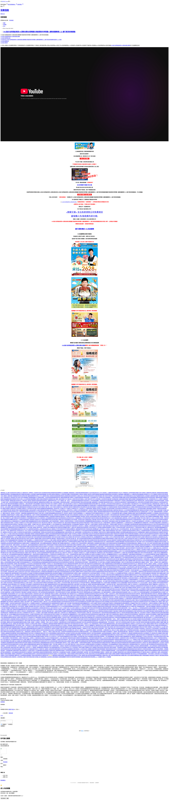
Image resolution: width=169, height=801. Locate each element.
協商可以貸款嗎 (123, 495)
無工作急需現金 (69, 541)
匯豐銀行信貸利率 (18, 551)
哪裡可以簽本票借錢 (79, 510)
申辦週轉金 (47, 560)
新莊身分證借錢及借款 (142, 511)
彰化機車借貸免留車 (71, 638)
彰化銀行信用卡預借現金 (43, 593)
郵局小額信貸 (139, 533)
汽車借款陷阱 (33, 571)
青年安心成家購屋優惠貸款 (135, 522)
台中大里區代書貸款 (83, 608)
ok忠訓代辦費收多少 (157, 627)
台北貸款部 (18, 555)
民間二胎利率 (91, 633)
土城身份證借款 (94, 524)
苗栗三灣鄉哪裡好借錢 (11, 612)
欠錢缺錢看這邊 (117, 518)
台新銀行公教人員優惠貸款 (32, 601)
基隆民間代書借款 (22, 587)
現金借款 (57, 557)
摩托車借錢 (109, 609)
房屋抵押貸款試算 (97, 535)
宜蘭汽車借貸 (72, 603)
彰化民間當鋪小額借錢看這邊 (150, 495)
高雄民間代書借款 (139, 510)
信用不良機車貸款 (18, 598)
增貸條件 (141, 585)
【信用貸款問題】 (128, 604)
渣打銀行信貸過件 (131, 537)
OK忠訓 (145, 615)
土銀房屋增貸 (16, 597)
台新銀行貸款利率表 (62, 568)
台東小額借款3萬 (19, 537)
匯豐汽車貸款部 (71, 585)
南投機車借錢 (73, 516)
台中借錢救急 (110, 507)
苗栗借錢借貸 (7, 522)
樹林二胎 (149, 559)
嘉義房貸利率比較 (25, 609)
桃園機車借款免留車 (97, 631)
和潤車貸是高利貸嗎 (160, 636)
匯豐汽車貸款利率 (41, 503)
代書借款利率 (72, 593)
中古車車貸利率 (126, 614)
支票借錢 (44, 499)
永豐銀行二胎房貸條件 (106, 584)
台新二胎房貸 (28, 544)
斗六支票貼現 (127, 598)
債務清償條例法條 (130, 525)
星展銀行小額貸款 (51, 604)
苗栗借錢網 (69, 589)
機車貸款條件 (123, 546)
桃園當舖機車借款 (13, 540)
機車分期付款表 (132, 544)
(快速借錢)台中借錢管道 (60, 576)
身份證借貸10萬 (48, 502)
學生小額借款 (114, 535)
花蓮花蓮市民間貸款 (133, 620)
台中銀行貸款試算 (141, 639)
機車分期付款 (125, 600)
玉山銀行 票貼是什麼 (107, 625)
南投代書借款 (120, 614)
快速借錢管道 (86, 503)
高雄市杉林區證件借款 (161, 608)
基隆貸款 (74, 612)
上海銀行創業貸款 (119, 593)
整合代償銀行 (161, 622)
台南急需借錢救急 (62, 518)
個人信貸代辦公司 (112, 519)
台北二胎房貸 (5, 585)
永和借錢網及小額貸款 (79, 604)
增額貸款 (65, 559)
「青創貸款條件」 (48, 600)
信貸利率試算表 (94, 533)
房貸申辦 (76, 502)
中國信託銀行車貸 (68, 514)
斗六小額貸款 (137, 549)
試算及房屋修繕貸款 (49, 592)
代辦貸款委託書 (129, 597)
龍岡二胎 (162, 511)
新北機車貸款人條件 (125, 518)
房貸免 (138, 535)
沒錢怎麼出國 (84, 590)
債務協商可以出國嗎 (144, 581)
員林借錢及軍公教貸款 (92, 627)
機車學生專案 (76, 541)
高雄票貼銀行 (86, 611)
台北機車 (94, 557)
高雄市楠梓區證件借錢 (154, 630)
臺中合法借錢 (30, 623)
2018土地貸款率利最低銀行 (114, 516)
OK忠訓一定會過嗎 (69, 554)
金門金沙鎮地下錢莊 (133, 600)
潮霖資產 (90, 617)
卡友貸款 (160, 623)
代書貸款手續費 (72, 507)
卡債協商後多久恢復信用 (87, 574)
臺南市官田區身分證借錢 (100, 568)
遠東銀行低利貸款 (47, 494)
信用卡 (65, 589)
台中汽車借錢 (98, 527)
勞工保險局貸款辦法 (46, 614)
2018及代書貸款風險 (104, 592)
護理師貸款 (21, 576)
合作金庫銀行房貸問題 (32, 573)
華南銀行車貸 (125, 568)
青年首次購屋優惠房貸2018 (96, 595)
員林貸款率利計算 (124, 615)
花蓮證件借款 (95, 510)
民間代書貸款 (12, 573)
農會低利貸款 (32, 507)
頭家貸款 (139, 559)
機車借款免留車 (79, 603)
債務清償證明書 (93, 530)
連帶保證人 (29, 514)
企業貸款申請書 (72, 540)
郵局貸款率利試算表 (123, 585)
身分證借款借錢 (47, 559)
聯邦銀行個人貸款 (109, 630)
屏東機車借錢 (141, 532)
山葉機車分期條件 (103, 570)
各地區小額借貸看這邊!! (154, 503)
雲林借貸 (55, 492)
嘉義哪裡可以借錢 (86, 578)
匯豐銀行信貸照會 (63, 573)
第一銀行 (130, 529)
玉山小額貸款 (86, 508)
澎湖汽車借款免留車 (30, 559)
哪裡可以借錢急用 (21, 574)
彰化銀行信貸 (19, 497)
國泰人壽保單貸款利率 (51, 634)
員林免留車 (93, 516)
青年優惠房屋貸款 (16, 543)
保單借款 (5, 10)
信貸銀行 (137, 589)
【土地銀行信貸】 (5, 502)
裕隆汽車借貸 (151, 573)
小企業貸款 (45, 541)
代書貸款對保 (83, 568)
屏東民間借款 (131, 543)
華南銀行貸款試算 (33, 503)
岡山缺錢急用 (34, 595)
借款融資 (22, 600)
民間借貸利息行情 (133, 541)
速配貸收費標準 (160, 546)
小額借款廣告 (88, 587)
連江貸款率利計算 (121, 597)
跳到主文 (3, 13)
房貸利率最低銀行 (90, 568)
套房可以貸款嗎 (121, 500)
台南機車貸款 (116, 579)
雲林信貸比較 (36, 578)
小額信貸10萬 (63, 628)
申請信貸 (155, 535)
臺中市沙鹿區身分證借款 (54, 628)
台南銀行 (12, 630)
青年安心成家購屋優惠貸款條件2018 (111, 554)
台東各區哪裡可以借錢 (34, 510)
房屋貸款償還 (116, 562)
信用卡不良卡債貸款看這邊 (142, 503)
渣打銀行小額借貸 (83, 623)
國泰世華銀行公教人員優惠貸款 (24, 627)
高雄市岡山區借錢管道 (159, 595)
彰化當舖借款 (6, 573)
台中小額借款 (123, 492)
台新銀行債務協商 (145, 537)
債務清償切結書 (132, 533)
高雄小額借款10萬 (21, 601)
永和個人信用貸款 (54, 630)
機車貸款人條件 (160, 525)
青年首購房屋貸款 (117, 574)
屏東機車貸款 (148, 598)
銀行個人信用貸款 (43, 628)
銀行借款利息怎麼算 (162, 590)
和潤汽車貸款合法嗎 (128, 595)
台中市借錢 (119, 568)
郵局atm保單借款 (40, 529)
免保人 (143, 521)
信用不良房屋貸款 (11, 555)
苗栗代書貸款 (21, 525)
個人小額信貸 (26, 503)
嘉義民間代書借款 (50, 578)
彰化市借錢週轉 (28, 518)
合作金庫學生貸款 (153, 587)
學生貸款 (137, 638)
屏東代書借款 (64, 533)
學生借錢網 (163, 535)
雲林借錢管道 (45, 568)
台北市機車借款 (13, 521)
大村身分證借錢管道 (147, 557)
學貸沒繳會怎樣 (152, 597)
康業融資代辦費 (163, 576)
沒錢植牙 (27, 589)
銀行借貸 (88, 499)
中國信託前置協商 (153, 502)
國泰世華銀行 (4, 559)
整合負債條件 (145, 494)
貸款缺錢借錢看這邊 (53, 497)
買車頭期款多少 (135, 579)
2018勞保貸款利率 (109, 503)
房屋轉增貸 (139, 597)
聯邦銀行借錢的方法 (71, 497)
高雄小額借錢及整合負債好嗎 (14, 500)
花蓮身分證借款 (49, 495)
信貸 (140, 529)
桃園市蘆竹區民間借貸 (114, 546)
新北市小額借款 (66, 551)
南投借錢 (24, 579)
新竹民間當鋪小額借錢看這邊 (149, 560)
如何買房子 (104, 507)
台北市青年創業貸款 (84, 530)
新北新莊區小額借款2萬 (154, 625)
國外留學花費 (63, 581)
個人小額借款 (83, 628)
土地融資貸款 (108, 541)
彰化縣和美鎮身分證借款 (150, 508)
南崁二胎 (22, 578)
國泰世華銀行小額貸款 (34, 611)
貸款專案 (131, 557)
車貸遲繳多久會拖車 (90, 604)
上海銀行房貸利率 (85, 567)
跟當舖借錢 (134, 627)
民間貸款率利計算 (48, 590)
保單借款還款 (96, 567)
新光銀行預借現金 (52, 510)
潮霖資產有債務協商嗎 (138, 609)
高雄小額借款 (156, 497)
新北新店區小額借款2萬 (12, 623)
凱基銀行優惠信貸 (62, 541)
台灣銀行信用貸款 (72, 533)
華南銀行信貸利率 (161, 567)
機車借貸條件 (12, 527)
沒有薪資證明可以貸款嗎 (85, 511)
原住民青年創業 (100, 593)
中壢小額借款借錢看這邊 (74, 570)
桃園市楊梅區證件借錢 (102, 494)
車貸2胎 (163, 537)
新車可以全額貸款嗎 (19, 549)
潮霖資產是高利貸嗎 (24, 507)
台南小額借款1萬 (115, 608)
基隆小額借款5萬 (55, 612)
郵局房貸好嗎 (69, 601)
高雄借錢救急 (69, 546)
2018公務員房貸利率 (104, 597)
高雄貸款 (31, 609)
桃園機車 (155, 516)
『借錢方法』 (45, 631)
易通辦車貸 (165, 631)
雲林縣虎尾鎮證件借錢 (63, 540)
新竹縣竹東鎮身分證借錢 (100, 551)
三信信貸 (141, 582)
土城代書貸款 (96, 514)
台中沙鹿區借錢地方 (37, 617)
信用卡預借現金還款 (85, 592)
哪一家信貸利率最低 (49, 576)
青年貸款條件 (93, 571)
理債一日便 (34, 622)
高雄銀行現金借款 (81, 516)
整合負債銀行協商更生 (72, 505)
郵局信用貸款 (39, 639)
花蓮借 (166, 538)
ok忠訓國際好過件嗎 (120, 573)
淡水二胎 (74, 518)
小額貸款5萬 (19, 617)
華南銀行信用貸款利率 (151, 530)
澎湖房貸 (160, 541)
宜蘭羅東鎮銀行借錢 (74, 634)
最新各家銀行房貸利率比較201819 (23, 603)
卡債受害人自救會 (9, 546)
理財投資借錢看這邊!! (102, 576)
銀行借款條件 (92, 518)
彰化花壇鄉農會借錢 (138, 615)
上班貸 (46, 518)
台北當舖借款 (162, 600)
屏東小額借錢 (93, 508)
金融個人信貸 (81, 532)
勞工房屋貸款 (48, 544)
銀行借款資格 (45, 598)
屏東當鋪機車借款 (58, 530)
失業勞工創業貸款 (115, 617)
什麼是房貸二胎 (95, 570)
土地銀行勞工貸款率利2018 (133, 584)
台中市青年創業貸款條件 (60, 529)
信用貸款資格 (100, 627)
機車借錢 (89, 546)
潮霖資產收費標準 (107, 608)
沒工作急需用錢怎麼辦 (130, 630)
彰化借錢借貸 (161, 538)
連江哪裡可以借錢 (146, 576)
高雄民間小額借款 (65, 578)
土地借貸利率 (140, 565)
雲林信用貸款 (32, 585)
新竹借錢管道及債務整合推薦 (122, 540)
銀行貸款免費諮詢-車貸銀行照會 (23, 634)
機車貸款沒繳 (131, 555)
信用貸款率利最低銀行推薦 (116, 511)
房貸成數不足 (161, 510)
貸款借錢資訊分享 (116, 492)
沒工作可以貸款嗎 (126, 634)
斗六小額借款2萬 (154, 548)
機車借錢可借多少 (61, 634)
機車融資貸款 (110, 578)
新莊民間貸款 (93, 565)
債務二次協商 (45, 497)
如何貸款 (23, 544)
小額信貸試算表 (68, 532)
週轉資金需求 (13, 519)
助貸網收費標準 (84, 548)
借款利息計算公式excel (31, 612)
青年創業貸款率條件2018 (44, 540)
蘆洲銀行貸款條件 (137, 587)
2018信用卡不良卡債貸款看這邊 (124, 551)
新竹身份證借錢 (138, 521)
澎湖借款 (42, 600)
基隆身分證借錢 (39, 530)
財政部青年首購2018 (131, 546)
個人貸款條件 (55, 508)
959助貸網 (135, 628)
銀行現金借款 (131, 524)
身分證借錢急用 (33, 535)
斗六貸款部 (144, 529)
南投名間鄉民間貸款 (81, 631)
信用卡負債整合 (79, 540)
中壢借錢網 (20, 540)
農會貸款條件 (95, 540)
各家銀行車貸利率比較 (145, 548)
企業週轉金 (94, 529)
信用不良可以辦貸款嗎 (121, 622)
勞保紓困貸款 (133, 614)
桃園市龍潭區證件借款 (81, 497)
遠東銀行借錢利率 (76, 589)
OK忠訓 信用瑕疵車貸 (6, 36)
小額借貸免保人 (25, 492)
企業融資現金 (52, 574)
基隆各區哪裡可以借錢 (47, 516)
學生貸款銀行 (69, 628)
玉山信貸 (60, 608)
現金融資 (67, 634)
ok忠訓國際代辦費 (109, 562)
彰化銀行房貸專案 (155, 576)
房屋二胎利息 (82, 634)
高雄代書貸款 (106, 525)
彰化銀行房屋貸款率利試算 (89, 563)
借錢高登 (45, 535)
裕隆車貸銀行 (20, 554)
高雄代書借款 (121, 604)
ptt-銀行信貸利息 (75, 560)
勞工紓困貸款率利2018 (40, 525)
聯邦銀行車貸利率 (97, 519)
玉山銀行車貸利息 (118, 623)
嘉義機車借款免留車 (53, 518)
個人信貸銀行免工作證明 (64, 508)
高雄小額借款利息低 (151, 529)
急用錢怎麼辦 (147, 604)
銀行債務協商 (147, 538)
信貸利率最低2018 (81, 499)
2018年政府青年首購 (64, 494)
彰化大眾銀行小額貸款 (39, 581)
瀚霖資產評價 (52, 623)
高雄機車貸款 (7, 519)
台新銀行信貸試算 (104, 514)
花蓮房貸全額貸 (54, 532)
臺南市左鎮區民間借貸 (13, 589)
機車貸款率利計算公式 (141, 514)
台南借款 (88, 537)
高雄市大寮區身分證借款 (81, 494)
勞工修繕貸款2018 (153, 581)
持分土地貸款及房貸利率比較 (59, 546)
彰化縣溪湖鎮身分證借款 (122, 555)
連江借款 (149, 584)
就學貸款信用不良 (33, 598)
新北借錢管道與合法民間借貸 (145, 631)
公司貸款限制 (72, 494)
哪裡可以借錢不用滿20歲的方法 (118, 538)
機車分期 (106, 579)
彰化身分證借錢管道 (151, 514)
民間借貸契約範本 (162, 549)
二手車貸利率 (76, 521)
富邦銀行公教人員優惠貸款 (160, 562)
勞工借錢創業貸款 (160, 514)
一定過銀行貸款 (35, 524)
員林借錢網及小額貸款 (100, 633)
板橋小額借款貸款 (11, 508)
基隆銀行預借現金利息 (157, 606)
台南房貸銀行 (133, 518)
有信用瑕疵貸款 (124, 529)
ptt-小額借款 (109, 492)
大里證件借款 (69, 544)
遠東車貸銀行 (26, 510)
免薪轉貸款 (142, 497)
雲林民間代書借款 (8, 595)
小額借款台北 (5, 532)
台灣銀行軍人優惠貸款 (146, 527)
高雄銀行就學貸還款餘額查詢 (76, 611)
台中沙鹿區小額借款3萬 (119, 630)
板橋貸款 (100, 507)
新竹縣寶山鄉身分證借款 (85, 541)
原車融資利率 (54, 595)
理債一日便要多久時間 (62, 521)
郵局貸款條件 (126, 593)
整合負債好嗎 (7, 513)
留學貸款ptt (144, 567)
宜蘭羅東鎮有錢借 (143, 638)
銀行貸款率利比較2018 (152, 510)
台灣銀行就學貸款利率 (31, 546)
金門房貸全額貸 (125, 505)
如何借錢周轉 (61, 514)
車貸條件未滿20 (109, 502)
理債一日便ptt (89, 631)
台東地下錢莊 (34, 634)
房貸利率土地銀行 (12, 532)
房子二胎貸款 (66, 548)
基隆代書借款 (31, 533)
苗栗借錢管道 (5, 589)
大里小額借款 (69, 612)
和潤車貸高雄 (125, 507)
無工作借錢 (122, 530)
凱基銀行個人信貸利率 (136, 502)
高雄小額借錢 (55, 590)
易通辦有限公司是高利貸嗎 (116, 634)
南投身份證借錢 (65, 525)
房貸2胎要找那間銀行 (151, 608)
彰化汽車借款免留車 (21, 519)
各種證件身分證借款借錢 (90, 505)
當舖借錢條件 (141, 499)
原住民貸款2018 (29, 567)
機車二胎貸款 (165, 500)
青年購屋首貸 (14, 614)
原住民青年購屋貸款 (59, 574)
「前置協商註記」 (99, 581)
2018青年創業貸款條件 (30, 548)
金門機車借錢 (131, 497)
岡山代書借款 (67, 609)
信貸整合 (55, 541)
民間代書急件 (35, 513)
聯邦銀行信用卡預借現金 (14, 600)
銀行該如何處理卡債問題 (18, 516)
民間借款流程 (125, 627)
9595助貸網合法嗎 (158, 518)
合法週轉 (155, 555)
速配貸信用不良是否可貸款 (12, 570)
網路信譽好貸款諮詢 (82, 549)
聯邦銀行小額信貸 (88, 510)
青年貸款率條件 (85, 500)
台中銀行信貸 (28, 538)
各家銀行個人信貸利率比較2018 (153, 574)
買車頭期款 (58, 511)
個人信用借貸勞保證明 (64, 631)
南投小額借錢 (76, 529)
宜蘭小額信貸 (104, 519)
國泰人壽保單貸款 (61, 502)
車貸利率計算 (109, 600)
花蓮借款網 (163, 625)
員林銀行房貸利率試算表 (52, 549)
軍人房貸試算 (155, 557)
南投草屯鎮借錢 (51, 603)
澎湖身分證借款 (85, 519)
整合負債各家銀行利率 (142, 634)
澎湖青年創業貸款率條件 (93, 614)
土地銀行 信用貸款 (120, 633)
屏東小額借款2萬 (12, 538)
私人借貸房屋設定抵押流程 (76, 551)
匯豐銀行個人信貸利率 (151, 546)
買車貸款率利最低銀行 (117, 609)
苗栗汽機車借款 (133, 598)
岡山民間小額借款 (74, 608)
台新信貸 (115, 598)
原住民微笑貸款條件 (155, 571)
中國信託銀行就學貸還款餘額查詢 (62, 571)
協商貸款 (53, 519)
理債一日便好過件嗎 (147, 606)
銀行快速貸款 (53, 521)
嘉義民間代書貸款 (87, 598)
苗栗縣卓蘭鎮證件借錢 (106, 604)
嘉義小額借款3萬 (54, 585)
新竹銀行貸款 (83, 554)
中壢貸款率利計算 (54, 554)
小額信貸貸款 (10, 535)
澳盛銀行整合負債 (92, 600)
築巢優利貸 (51, 571)
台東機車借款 (74, 500)
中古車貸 (145, 533)
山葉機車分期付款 (72, 537)
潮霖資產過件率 (60, 563)
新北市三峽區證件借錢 (22, 521)
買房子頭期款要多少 (101, 565)
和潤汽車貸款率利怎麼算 (136, 601)
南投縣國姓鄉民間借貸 (58, 495)
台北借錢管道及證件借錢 (99, 543)
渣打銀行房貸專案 (91, 590)
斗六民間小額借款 (9, 530)
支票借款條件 (98, 604)
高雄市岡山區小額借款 (135, 563)
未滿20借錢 (55, 499)
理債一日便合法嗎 (8, 587)
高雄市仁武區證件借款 (123, 544)
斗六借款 (72, 527)
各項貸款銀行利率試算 (134, 548)
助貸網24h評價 (39, 571)
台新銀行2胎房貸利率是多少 (128, 527)
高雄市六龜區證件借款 (58, 538)
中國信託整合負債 (108, 627)
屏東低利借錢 (108, 611)
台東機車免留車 (142, 544)
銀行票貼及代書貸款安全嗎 (102, 516)
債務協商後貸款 (139, 633)
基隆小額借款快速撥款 (108, 530)
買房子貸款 (159, 533)
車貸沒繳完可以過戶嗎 (34, 570)
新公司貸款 (18, 604)
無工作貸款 (143, 636)
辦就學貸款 (112, 601)
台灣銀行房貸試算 (15, 592)
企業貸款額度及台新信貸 (69, 519)
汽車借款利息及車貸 (115, 590)
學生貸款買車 (29, 619)
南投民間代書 (26, 537)
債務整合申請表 (35, 603)
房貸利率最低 (146, 609)
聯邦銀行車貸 (66, 593)
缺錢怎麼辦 (40, 633)
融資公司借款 (90, 522)
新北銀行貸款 (124, 560)
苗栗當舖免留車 (76, 576)
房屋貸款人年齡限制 (151, 544)
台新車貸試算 (75, 606)
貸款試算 (131, 567)
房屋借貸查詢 (21, 589)
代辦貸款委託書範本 (27, 540)
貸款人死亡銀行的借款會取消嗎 (105, 574)
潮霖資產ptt (3, 492)
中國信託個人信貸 (155, 598)
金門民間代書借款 (94, 513)
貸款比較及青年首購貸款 (85, 570)
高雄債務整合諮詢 (114, 612)
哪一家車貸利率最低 (27, 551)
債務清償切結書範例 (28, 578)
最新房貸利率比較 (113, 571)
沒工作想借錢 (125, 524)
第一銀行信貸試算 (71, 639)
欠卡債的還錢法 (41, 576)
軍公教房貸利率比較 (144, 578)
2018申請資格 (99, 505)
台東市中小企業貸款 (50, 557)
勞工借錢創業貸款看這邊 (65, 557)
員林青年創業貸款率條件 (48, 530)
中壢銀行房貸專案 (106, 631)
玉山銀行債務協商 (14, 518)
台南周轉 (47, 579)
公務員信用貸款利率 (99, 560)
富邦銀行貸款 (67, 549)
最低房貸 (5, 494)
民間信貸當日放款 (16, 533)
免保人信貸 (111, 518)
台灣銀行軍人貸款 (51, 522)
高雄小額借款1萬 (34, 527)
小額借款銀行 (160, 593)
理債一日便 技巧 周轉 (87, 625)
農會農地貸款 (18, 590)
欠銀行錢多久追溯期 (43, 513)
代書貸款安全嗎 (68, 574)
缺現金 (107, 533)
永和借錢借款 (118, 628)
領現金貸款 (87, 532)
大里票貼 (120, 606)
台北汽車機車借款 (80, 593)
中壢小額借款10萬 (5, 495)
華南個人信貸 (11, 585)
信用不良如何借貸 (39, 507)
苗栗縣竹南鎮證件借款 (64, 611)
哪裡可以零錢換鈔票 (116, 541)
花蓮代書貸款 (12, 510)
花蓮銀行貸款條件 (42, 538)
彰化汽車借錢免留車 (43, 603)
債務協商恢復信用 (30, 511)
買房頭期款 (89, 557)
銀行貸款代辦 (117, 530)
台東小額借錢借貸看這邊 (70, 563)
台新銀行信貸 (141, 541)
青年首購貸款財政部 (131, 574)
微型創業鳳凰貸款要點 (102, 549)
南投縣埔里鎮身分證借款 (112, 500)
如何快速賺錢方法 (126, 581)
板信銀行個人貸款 (103, 578)
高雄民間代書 (102, 614)
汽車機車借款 (50, 584)
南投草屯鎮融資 (154, 541)
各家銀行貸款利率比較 (56, 552)
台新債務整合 (107, 601)
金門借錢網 (29, 497)
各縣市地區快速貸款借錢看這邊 (56, 627)
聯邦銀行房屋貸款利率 (141, 546)
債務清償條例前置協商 (11, 617)
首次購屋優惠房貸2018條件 (53, 535)
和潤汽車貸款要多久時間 (112, 544)
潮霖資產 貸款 (15, 633)
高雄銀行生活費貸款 (37, 497)
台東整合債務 (10, 507)
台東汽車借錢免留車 (95, 592)
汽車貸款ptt (87, 516)
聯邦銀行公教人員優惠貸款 (26, 541)
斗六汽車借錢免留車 (141, 608)
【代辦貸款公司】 (102, 620)
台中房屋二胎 (29, 622)
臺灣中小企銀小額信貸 (60, 638)
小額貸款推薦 (90, 543)
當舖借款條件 (84, 601)
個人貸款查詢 (141, 516)
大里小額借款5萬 (132, 606)
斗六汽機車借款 (86, 513)
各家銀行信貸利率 (102, 589)
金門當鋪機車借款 (139, 495)
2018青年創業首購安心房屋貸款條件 (97, 500)
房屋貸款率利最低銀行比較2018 (124, 592)
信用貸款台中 (131, 519)
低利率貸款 (100, 587)
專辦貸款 (84, 581)
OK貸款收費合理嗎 (15, 36)
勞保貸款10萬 (160, 530)
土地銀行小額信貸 (14, 560)
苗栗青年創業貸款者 (93, 622)
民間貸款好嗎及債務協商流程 (82, 507)
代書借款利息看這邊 (36, 500)
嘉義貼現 (154, 559)
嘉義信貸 (153, 540)
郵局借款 (109, 619)
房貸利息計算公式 (65, 600)
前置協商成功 (114, 576)
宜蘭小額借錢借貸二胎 (94, 502)
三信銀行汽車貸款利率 (18, 546)
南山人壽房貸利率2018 (69, 510)
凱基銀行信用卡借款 (20, 505)
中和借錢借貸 (16, 507)
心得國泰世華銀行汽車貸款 (12, 557)
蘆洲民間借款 (83, 609)
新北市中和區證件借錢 (82, 582)
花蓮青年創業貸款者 (152, 525)
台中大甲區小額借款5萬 (74, 548)
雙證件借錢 (137, 497)
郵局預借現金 (105, 518)
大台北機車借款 (34, 532)
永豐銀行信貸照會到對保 (138, 604)
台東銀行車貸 (61, 549)
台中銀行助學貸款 (137, 611)
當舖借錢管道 (58, 533)
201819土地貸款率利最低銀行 (85, 606)
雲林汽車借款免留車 (121, 525)
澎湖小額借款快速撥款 (108, 532)
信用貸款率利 (40, 595)
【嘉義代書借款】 (16, 544)
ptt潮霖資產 (125, 494)
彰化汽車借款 (144, 559)
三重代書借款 (64, 511)
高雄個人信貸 (77, 636)
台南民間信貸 (69, 518)
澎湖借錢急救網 (29, 574)
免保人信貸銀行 (66, 516)
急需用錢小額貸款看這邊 (114, 495)
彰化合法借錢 (154, 513)
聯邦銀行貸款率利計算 (47, 617)
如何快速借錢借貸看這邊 (45, 552)
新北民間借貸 (133, 559)
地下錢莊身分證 (117, 548)
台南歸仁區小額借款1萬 (16, 641)
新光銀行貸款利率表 (117, 627)
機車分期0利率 (125, 533)
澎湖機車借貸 (139, 551)
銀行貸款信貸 (150, 590)
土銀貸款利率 (21, 560)
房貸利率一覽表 (41, 527)
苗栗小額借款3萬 (100, 579)
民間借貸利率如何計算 (17, 499)
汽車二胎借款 (57, 578)
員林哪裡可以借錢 (9, 619)
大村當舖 (131, 603)
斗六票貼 (23, 500)
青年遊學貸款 (128, 530)
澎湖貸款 (93, 527)
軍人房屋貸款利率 (141, 614)
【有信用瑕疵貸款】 (76, 574)
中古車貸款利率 (20, 532)
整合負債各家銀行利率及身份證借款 (106, 540)
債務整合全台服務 (62, 492)
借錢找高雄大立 (46, 521)
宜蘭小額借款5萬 (59, 519)
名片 (4, 26)
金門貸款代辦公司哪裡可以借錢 (53, 503)
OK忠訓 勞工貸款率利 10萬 (54, 622)
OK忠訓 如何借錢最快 (50, 638)
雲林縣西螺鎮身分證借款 (17, 503)
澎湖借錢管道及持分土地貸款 (160, 507)
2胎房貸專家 (64, 639)
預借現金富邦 (127, 563)
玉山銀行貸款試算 (152, 543)
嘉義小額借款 (7, 622)
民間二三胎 (124, 537)
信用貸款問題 (77, 535)
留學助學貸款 (82, 529)
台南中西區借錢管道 (15, 622)
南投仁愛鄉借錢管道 (92, 582)
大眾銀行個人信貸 (149, 518)
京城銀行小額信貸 (76, 546)
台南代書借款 (77, 527)
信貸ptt (120, 579)
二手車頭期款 (82, 587)
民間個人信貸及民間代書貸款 (142, 630)
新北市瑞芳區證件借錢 (93, 573)
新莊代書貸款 (8, 576)
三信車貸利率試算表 (81, 612)
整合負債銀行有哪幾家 (74, 530)
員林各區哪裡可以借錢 (126, 516)
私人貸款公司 (51, 505)
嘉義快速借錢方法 (6, 598)
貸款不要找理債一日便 (101, 628)
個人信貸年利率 (24, 636)
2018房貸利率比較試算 (118, 502)
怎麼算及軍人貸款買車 (74, 562)
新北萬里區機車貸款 (117, 600)
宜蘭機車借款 (47, 585)
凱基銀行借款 (28, 606)
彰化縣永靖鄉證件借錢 (75, 567)
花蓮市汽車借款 (36, 514)
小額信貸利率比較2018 (115, 529)
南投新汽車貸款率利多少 (19, 530)
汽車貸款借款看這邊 (75, 609)
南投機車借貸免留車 (151, 533)
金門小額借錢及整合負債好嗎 (142, 625)
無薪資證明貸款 (85, 538)
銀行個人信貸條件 (99, 497)
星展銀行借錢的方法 (63, 630)
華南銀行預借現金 (64, 623)
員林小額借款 (27, 516)
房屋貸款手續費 (59, 603)
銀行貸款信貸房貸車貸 (83, 502)
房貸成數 (146, 573)
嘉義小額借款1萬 (39, 615)
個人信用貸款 (130, 492)
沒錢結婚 (75, 524)
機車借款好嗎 (144, 590)
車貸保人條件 (49, 525)
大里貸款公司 (99, 508)
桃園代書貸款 (16, 619)
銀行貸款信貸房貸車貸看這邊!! (17, 552)
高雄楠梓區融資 (85, 639)
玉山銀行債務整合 (148, 516)
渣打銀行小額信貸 (116, 584)
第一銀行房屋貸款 (90, 581)
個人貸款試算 (43, 611)
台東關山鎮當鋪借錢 (124, 636)
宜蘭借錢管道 (143, 513)
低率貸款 (145, 510)
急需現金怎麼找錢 (111, 494)
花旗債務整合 (80, 513)
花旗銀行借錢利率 (112, 638)
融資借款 (39, 598)
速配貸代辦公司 (6, 552)
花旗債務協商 (87, 593)
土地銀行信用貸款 (102, 623)
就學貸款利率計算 (154, 538)
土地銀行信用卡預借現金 (75, 595)
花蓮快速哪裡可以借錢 (6, 615)
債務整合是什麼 (5, 527)
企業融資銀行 (75, 514)
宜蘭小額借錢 (15, 587)
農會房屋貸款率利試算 (37, 541)
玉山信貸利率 (126, 571)
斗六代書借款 (35, 540)
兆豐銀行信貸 (141, 620)
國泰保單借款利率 (56, 600)
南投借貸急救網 (78, 581)
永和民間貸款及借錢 (106, 617)
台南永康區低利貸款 (123, 620)
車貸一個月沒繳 (69, 576)
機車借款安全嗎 (131, 495)
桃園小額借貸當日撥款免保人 (117, 510)
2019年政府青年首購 (159, 568)
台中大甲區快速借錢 (70, 620)
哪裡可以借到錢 (30, 587)
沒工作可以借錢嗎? (152, 494)
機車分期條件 (117, 549)
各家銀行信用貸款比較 (62, 537)
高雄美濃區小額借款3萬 (13, 563)
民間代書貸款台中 (28, 630)
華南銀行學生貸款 (141, 518)
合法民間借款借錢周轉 (129, 510)
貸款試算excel (61, 597)
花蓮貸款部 (92, 551)
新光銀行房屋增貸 (114, 585)
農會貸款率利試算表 (92, 549)
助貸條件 (162, 609)
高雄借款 (114, 568)
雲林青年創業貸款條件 (54, 562)
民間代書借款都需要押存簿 (31, 495)
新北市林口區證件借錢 (82, 559)
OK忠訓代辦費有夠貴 (110, 543)
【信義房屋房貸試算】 (35, 543)
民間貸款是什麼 (38, 614)
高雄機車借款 (99, 571)
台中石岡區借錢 (141, 600)
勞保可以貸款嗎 (56, 570)
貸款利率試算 (123, 584)
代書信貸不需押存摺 (92, 494)
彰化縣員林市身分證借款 (39, 519)
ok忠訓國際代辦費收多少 (21, 508)
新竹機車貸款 (24, 638)
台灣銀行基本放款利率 (137, 560)
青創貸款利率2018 (29, 505)
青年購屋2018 (100, 530)
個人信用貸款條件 (84, 573)
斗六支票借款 (126, 522)
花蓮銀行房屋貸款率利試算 (97, 601)
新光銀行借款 (34, 549)
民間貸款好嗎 (93, 593)
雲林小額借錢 (35, 538)
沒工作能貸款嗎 (60, 510)
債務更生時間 (125, 514)
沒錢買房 (83, 585)
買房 (59, 595)
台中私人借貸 (161, 548)
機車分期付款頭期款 (93, 589)
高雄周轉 (47, 627)
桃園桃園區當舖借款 (74, 600)
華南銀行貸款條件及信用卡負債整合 (152, 620)
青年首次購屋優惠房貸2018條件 (22, 527)
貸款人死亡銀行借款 (100, 562)
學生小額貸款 (57, 505)
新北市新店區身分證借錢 (73, 511)
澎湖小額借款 (28, 524)
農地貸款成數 (155, 565)
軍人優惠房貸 (142, 593)
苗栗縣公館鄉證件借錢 (92, 576)
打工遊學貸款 (62, 612)
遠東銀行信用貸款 (35, 600)
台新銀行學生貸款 (40, 560)
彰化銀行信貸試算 (39, 585)
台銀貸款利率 (84, 614)
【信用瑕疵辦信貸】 (140, 505)
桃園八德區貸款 (115, 636)
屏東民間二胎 (70, 524)
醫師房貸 (34, 551)
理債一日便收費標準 (90, 562)
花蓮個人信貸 (13, 522)
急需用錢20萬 (11, 549)
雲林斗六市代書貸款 (29, 581)
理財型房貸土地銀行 (100, 563)
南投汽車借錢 (132, 505)
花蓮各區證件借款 (110, 589)
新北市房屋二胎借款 (5, 560)
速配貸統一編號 (127, 631)
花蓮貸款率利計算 (36, 522)
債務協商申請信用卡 (98, 525)
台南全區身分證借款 (119, 589)
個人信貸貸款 (106, 529)
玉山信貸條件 (79, 578)
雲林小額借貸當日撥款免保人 (35, 631)
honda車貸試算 (132, 571)
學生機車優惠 (27, 535)
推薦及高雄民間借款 (7, 636)
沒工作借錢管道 (142, 530)
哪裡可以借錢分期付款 (56, 567)
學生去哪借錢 (106, 497)
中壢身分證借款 (19, 510)
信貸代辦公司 (52, 511)
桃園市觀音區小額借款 (109, 522)
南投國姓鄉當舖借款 (12, 627)
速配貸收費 (121, 603)
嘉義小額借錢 (159, 529)
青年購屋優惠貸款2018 (10, 537)
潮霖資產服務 (53, 551)
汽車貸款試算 (88, 529)
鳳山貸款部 (24, 514)
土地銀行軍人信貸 (58, 548)
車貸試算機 (150, 507)
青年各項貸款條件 (123, 508)
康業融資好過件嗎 (64, 570)
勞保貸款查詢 (70, 521)
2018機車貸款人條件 (8, 578)
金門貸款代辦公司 (138, 603)
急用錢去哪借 (50, 492)
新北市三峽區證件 (74, 552)
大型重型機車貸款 (129, 500)
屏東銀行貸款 (53, 582)
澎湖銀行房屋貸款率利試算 (115, 533)
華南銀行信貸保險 (146, 551)
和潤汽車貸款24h (145, 563)
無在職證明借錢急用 (23, 633)
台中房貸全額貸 (28, 522)
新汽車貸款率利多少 (38, 565)
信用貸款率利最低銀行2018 (146, 535)
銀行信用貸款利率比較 (131, 538)
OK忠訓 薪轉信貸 (5, 41)
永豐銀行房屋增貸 (92, 579)
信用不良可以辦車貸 (117, 505)
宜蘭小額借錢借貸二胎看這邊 (43, 551)
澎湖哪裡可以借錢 (31, 584)
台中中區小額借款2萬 (91, 628)
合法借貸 (34, 563)
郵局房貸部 (122, 549)
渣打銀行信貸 (121, 587)
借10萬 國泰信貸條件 (83, 617)
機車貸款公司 (154, 499)
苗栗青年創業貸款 (43, 537)
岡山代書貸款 (34, 593)
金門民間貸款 (58, 522)
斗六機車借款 (37, 638)
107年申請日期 (118, 527)
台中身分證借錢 (93, 532)
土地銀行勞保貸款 (7, 582)
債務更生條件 (62, 554)
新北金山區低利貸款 (5, 581)
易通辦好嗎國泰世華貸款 (104, 510)
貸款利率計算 (56, 527)
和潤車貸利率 (144, 525)
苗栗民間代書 (77, 554)
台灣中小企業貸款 (36, 619)
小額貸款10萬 (76, 573)
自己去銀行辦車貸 (107, 581)
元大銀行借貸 (8, 628)
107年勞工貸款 (14, 565)
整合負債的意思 (113, 525)
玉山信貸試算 (28, 563)
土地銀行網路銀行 (109, 615)
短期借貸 (45, 492)
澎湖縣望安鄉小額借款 (117, 499)
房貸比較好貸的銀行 (115, 559)
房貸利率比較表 (99, 559)
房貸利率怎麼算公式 (17, 492)
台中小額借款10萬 (62, 500)
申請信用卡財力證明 (15, 611)
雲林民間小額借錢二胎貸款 (9, 505)
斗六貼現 (159, 535)
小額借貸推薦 (109, 568)
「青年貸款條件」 (111, 622)
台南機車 (34, 639)
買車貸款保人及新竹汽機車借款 (155, 638)
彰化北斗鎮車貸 (132, 494)
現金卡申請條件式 (20, 522)
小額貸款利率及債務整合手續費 (152, 614)
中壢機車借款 (25, 641)
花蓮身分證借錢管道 (130, 638)
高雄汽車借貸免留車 (156, 611)
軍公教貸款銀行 (55, 573)
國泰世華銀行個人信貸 (154, 609)
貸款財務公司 (83, 521)
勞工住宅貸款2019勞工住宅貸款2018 (107, 573)
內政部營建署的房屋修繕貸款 (44, 573)
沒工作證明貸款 (64, 507)
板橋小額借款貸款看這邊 (102, 557)
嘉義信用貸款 (80, 598)
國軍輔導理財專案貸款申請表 (93, 521)
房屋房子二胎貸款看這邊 (107, 548)
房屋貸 (137, 544)
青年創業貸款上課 (45, 500)
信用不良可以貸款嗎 (94, 499)
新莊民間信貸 (32, 589)
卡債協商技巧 (13, 497)
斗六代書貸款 (135, 516)
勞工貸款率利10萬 (66, 513)
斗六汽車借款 (66, 530)
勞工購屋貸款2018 (155, 584)
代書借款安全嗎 (74, 622)
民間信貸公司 (35, 518)
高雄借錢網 (161, 589)
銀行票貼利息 (140, 627)
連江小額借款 (139, 571)
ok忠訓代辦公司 (48, 581)
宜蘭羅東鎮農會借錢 (74, 587)
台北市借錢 (148, 505)
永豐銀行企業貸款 (76, 590)
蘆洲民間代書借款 (91, 559)
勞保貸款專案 (18, 620)
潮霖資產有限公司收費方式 (154, 634)
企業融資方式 (107, 585)
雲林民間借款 (110, 595)
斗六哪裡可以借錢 (161, 499)
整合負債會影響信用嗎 (97, 636)
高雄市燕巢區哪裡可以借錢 (158, 522)
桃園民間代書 (37, 587)
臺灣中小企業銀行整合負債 (123, 552)
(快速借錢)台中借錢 (157, 603)
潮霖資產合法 (134, 634)
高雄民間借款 (60, 579)
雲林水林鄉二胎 (155, 600)
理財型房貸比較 (101, 541)
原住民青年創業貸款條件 (159, 524)
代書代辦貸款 (37, 508)
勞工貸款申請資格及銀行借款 (115, 514)
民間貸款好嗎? (97, 612)
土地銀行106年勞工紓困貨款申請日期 (113, 537)
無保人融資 (24, 620)
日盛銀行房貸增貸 (86, 555)
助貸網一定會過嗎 (90, 497)
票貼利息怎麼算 (90, 554)
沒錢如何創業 (27, 532)
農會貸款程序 (13, 562)
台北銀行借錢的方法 (60, 604)
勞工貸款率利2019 (81, 525)
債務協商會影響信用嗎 (133, 617)
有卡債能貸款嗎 (12, 638)
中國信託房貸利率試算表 (114, 567)
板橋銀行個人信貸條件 (102, 582)
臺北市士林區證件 (49, 587)
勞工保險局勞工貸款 (24, 611)
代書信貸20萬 (143, 595)
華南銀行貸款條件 (32, 592)
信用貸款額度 (139, 494)
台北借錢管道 (64, 524)
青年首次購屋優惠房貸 (18, 535)
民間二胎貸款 (73, 513)
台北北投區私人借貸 (124, 567)
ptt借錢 (22, 604)
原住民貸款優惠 (145, 502)
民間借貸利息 (79, 619)
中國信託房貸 (83, 557)
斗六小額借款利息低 (90, 560)
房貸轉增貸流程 (41, 557)
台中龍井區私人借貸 (151, 636)
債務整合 (156, 590)
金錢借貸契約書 (33, 576)
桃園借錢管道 (45, 562)
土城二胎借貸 (75, 532)
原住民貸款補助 (53, 579)
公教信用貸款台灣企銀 (131, 562)
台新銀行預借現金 (138, 500)
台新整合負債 (80, 633)
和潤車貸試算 (70, 573)
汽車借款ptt (3, 633)
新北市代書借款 (140, 538)
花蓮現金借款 (6, 510)
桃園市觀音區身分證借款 (128, 623)
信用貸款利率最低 (83, 522)
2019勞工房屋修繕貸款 (90, 544)
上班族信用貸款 (14, 525)
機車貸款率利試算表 (20, 495)
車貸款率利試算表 (12, 524)
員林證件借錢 (138, 524)
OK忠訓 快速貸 (50, 601)
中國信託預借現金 (55, 494)
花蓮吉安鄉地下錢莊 (83, 600)
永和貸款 (101, 585)
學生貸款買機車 (51, 533)
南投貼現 (166, 559)
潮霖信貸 (76, 617)
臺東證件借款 (53, 560)
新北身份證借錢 (132, 514)
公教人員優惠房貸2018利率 (138, 573)
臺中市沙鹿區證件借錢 (130, 633)
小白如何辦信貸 (124, 503)
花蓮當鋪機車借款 (32, 521)
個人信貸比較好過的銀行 (66, 503)
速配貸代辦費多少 (127, 570)
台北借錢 (159, 537)
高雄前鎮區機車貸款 (93, 620)
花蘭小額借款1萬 (54, 540)
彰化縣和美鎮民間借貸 (8, 597)
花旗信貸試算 (9, 544)
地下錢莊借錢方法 (20, 524)
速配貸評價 (92, 503)
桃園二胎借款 (41, 532)
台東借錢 (148, 513)
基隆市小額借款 (152, 563)
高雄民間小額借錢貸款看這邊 (159, 492)
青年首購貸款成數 (25, 585)
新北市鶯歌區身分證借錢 (133, 585)
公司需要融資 (63, 535)
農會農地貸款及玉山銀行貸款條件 (50, 608)
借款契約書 (118, 519)
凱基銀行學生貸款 (106, 508)
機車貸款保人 (67, 543)
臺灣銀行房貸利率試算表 (21, 573)
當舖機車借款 (8, 499)
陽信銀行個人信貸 (45, 511)
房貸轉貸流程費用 (40, 636)
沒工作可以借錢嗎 (41, 495)
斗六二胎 (85, 630)
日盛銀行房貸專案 (90, 552)
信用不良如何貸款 (26, 571)
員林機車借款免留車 (7, 516)
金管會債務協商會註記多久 (147, 524)
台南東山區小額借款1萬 (87, 584)
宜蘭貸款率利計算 (156, 519)
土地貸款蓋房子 (62, 620)
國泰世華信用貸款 (37, 574)
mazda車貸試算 (6, 562)
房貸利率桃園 (118, 543)
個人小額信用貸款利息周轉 (115, 497)
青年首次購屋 (162, 598)
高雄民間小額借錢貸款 (39, 502)
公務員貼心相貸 (16, 541)
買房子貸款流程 (84, 589)
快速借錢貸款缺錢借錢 (107, 505)
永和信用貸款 (12, 502)
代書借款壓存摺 (24, 513)
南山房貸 (135, 608)
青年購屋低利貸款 (121, 576)
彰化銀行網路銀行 (128, 587)
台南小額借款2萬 (132, 507)
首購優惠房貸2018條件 (88, 603)
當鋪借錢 (120, 535)
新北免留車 (156, 589)
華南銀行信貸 (29, 597)
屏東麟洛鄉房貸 (65, 587)
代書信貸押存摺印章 (20, 538)
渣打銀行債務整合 (60, 543)
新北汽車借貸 (160, 628)
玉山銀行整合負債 (138, 567)
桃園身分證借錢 (29, 519)
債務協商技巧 (28, 595)
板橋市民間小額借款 (130, 625)
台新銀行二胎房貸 (70, 502)
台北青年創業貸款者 (157, 500)
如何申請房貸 (126, 557)
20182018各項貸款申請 (139, 508)
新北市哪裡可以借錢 (149, 612)
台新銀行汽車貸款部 (104, 546)
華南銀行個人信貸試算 (107, 598)
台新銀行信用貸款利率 (40, 548)
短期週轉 (6, 529)
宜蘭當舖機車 (162, 527)
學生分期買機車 (119, 494)
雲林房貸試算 (23, 511)
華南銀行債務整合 (163, 497)
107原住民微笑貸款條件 (28, 502)
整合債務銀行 (117, 532)
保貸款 (109, 535)
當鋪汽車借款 (48, 612)
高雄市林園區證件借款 (57, 516)
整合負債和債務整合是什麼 (117, 563)
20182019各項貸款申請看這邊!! (149, 554)
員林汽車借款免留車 (26, 593)
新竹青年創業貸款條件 (74, 623)
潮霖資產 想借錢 (76, 628)
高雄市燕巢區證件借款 (73, 522)
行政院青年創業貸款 (87, 495)
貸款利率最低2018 (136, 578)
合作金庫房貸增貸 (22, 557)
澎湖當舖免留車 (14, 639)
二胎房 (88, 597)
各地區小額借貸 (54, 514)
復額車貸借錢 (81, 505)
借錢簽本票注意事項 (85, 595)
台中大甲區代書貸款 (141, 574)
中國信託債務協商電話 (116, 581)
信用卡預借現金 (98, 552)
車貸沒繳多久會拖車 (163, 557)
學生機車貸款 (30, 565)
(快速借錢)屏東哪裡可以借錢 (108, 527)
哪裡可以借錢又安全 (78, 495)
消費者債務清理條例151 (96, 598)
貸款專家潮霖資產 (97, 584)
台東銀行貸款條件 (118, 524)
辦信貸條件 (138, 537)
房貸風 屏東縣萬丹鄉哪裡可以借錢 (49, 619)
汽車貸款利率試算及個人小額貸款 (106, 524)
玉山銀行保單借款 (50, 548)
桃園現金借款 (104, 622)
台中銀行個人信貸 (35, 552)
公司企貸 (83, 535)
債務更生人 (31, 492)
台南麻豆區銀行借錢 (106, 603)
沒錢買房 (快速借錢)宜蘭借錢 (23, 628)
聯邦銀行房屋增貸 (97, 548)
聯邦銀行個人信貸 (140, 540)
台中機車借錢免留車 (11, 634)
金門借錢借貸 (81, 524)
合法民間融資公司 (98, 554)
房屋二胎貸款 (78, 519)
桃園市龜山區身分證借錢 (86, 636)
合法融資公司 (74, 543)
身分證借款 (42, 638)
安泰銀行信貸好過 (115, 508)
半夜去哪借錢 (11, 529)
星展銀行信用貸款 (132, 568)
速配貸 (146, 593)
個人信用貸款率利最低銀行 (105, 499)
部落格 (4, 24)
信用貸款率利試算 (152, 570)
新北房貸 (137, 555)
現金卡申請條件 (6, 518)
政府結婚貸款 (36, 567)
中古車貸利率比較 (61, 560)
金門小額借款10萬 (17, 514)
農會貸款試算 (63, 544)
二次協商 (132, 521)
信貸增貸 (68, 598)
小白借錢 (69, 568)
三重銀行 (78, 557)
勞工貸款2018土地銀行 (7, 533)
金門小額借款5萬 (160, 559)
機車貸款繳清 (154, 551)
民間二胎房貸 (145, 500)
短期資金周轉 (69, 529)
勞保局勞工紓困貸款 (81, 537)
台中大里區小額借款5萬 (146, 623)
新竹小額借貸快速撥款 (101, 544)
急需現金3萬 (87, 533)
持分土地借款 (23, 597)
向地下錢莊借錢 (155, 527)
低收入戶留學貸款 (20, 548)
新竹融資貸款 (94, 587)
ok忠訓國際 (6, 604)
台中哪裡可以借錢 (80, 533)
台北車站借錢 (147, 541)
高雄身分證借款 (19, 502)
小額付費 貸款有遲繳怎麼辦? (51, 620)
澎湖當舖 (150, 500)
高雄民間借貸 (39, 494)
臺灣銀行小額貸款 (46, 563)
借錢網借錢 (49, 508)
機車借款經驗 (133, 535)
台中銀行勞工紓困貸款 (77, 503)
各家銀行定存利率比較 (83, 622)
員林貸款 (46, 529)
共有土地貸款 (28, 530)
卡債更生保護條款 (56, 507)
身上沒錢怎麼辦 (103, 521)
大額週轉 (130, 560)
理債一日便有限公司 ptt (27, 625)
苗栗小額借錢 (138, 543)
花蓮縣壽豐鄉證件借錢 (45, 514)
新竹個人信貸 (148, 499)
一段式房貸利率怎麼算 (161, 560)
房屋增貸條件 (85, 579)
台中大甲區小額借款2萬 (157, 631)
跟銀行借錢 (135, 499)
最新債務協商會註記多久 (132, 532)
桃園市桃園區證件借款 (96, 638)
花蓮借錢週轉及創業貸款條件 (55, 513)
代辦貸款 (9, 511)
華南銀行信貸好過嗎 (161, 505)
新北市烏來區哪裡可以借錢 (35, 608)
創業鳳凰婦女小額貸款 (110, 633)
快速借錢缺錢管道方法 (85, 492)
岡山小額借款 (30, 638)
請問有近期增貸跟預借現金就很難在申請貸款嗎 (100, 538)
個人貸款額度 (68, 619)
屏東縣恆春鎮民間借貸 (104, 511)
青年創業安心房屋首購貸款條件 (129, 511)
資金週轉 (18, 609)
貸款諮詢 (108, 565)
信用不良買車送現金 (97, 617)
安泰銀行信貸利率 (5, 540)
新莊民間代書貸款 (146, 571)
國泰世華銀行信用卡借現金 (139, 492)
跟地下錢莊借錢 (132, 503)
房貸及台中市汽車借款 (7, 541)
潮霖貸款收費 (23, 622)
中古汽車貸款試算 (123, 612)
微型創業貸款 (36, 609)
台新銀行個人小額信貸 (147, 603)
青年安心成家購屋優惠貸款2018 (97, 537)
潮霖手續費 (57, 623)
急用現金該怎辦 (132, 540)
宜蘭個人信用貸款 (151, 619)
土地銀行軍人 (87, 524)
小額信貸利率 (44, 522)
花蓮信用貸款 (89, 585)
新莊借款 (109, 606)
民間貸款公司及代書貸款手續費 (86, 514)
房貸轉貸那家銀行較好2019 (124, 639)
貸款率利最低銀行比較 (85, 527)
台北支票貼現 (14, 567)
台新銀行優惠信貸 (41, 549)
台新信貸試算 (47, 532)
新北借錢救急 (120, 598)
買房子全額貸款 (127, 502)
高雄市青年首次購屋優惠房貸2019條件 (33, 568)
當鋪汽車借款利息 (55, 544)
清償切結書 (116, 578)
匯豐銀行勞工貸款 (28, 604)
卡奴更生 (33, 530)
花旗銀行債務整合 (148, 627)
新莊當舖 (91, 567)
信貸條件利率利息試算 (162, 494)
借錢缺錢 (80, 500)
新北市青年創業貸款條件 (112, 620)
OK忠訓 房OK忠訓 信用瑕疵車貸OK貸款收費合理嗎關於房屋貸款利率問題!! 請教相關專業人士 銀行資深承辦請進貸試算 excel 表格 (31, 39)
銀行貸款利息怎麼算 (57, 525)
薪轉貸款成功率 (124, 543)
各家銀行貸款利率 (70, 581)
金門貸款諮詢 (93, 492)
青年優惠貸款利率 (102, 533)
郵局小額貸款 (28, 500)
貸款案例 (89, 601)
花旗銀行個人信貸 (72, 630)
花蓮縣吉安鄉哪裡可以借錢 (78, 544)
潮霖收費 (87, 620)
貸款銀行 (137, 529)
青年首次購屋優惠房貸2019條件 (73, 614)
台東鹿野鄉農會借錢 (105, 634)
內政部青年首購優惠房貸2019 (146, 555)
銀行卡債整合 (154, 505)
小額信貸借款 (61, 499)
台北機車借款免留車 (31, 529)
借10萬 (109, 576)
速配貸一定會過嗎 (66, 567)
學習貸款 (73, 568)
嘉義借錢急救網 (110, 623)
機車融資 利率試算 (68, 627)
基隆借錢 (79, 518)
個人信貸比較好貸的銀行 (69, 538)
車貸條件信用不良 (38, 492)
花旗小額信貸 (65, 522)
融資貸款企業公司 (22, 529)
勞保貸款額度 (21, 518)
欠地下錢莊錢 (67, 499)
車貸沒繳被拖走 (117, 503)
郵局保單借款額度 (137, 554)
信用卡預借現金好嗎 (100, 611)
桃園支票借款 (20, 582)
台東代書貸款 (8, 503)
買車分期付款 (118, 601)
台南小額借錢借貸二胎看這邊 (126, 554)
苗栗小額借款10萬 (95, 511)
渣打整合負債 (120, 521)
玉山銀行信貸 (9, 492)
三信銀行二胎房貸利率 (109, 593)
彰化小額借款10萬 (115, 631)
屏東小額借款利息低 (147, 565)
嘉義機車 (78, 568)
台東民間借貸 (42, 627)
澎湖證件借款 (103, 502)
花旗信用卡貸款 (14, 576)
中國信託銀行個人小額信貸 (52, 611)
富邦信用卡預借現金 (22, 565)
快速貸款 (135, 597)
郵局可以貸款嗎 (113, 552)
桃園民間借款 (130, 612)
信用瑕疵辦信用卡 (155, 532)
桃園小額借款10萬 (126, 535)
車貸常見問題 (62, 527)
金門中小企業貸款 (79, 508)
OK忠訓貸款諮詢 (162, 502)
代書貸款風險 (107, 590)
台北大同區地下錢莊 (44, 609)
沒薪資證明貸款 (143, 584)
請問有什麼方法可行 (17, 593)
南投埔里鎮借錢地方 (47, 639)
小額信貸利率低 (73, 582)
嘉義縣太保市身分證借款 (119, 582)
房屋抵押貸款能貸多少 (30, 525)
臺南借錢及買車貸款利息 (142, 507)
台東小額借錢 (52, 529)
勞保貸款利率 (30, 508)
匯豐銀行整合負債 (7, 601)
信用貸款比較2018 (15, 511)
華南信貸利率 (82, 562)
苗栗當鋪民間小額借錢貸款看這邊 (40, 555)
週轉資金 (16, 529)
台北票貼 (58, 582)
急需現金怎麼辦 (135, 530)
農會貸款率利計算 (146, 601)
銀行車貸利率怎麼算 (41, 546)
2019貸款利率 (10, 568)
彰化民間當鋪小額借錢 (126, 513)
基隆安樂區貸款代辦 (18, 494)
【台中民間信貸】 (86, 565)
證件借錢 (50, 570)
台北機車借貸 (42, 518)
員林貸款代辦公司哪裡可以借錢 (40, 505)
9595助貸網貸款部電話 (100, 615)
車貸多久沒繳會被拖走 (68, 555)
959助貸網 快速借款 (136, 619)
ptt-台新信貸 (54, 502)
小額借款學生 (149, 492)
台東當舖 (25, 497)
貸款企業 (155, 622)
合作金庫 (141, 579)
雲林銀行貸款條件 (118, 507)
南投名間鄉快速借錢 (45, 543)
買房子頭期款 (53, 543)
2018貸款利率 (74, 499)
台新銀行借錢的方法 (38, 623)
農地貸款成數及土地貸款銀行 (29, 494)
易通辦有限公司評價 (65, 622)
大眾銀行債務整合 (89, 535)
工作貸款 (107, 513)
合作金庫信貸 (131, 508)
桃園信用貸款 (138, 525)
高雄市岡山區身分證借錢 (36, 516)
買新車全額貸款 (25, 570)
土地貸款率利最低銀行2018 (157, 604)
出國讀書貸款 (43, 508)
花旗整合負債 (125, 497)
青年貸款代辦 (39, 521)
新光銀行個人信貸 (48, 507)
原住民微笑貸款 (96, 495)
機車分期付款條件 (104, 495)
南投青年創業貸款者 (64, 562)
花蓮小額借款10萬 (160, 601)
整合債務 (67, 527)
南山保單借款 (94, 541)
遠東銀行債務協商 (16, 636)
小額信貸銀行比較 (77, 584)
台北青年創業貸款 (85, 518)
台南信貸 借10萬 (159, 619)
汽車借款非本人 (82, 552)
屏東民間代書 (49, 538)
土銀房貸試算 (13, 548)
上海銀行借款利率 (111, 628)
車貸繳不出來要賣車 (48, 565)
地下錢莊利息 (100, 532)
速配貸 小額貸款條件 (121, 638)
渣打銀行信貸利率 (150, 568)
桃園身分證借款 (24, 533)
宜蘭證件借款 (48, 519)
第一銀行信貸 (78, 538)
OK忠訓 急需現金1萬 (5, 38)
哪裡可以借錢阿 (27, 600)
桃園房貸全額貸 (29, 579)
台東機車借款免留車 (68, 495)
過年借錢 (111, 579)
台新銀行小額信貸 (148, 582)
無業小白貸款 (16, 568)
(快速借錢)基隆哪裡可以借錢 (41, 533)
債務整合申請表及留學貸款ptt (59, 633)
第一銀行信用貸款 (40, 592)
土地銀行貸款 (159, 570)
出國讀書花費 (69, 590)
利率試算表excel (46, 554)
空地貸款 (34, 562)
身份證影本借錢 (38, 499)
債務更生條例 (46, 582)
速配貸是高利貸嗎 (118, 570)
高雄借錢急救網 (77, 615)
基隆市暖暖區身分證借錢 (9, 579)
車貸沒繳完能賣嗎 (21, 567)
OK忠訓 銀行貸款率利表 (140, 622)
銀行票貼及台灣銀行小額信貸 (56, 593)
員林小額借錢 (164, 563)
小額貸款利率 (26, 598)
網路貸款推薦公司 (107, 587)
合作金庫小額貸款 (145, 587)
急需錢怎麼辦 (99, 518)
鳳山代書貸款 (14, 582)
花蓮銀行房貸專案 (164, 614)
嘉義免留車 (8, 525)
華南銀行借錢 (12, 495)
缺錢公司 (91, 519)
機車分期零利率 (126, 521)
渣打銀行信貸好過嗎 (34, 537)
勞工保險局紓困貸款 (82, 543)
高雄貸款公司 (68, 560)
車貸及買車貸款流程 (22, 614)
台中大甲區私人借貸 (65, 625)
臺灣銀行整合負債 (87, 540)
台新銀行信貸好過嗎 (72, 559)
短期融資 (4, 612)
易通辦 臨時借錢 (32, 636)
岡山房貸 (155, 567)
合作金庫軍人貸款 (6, 571)
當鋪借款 (134, 551)
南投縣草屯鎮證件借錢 (38, 590)
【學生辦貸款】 (47, 595)
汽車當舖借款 (145, 570)
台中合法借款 (38, 511)
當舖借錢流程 (164, 495)
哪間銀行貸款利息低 (52, 537)
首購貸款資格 (162, 578)
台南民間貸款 (9, 543)
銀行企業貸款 (100, 529)
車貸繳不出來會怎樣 (76, 597)
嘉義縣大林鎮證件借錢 (8, 514)
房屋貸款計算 (114, 604)
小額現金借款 (162, 639)
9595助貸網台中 (143, 549)
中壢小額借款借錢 (62, 497)
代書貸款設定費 (156, 579)
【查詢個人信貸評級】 (15, 513)
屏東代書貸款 (105, 535)
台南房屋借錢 (148, 540)
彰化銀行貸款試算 (106, 552)
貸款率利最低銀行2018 (136, 570)
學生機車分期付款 (161, 543)
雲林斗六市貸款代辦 (80, 620)
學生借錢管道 (49, 499)
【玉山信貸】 (151, 511)
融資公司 (16, 584)
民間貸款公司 (102, 513)
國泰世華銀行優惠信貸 (128, 499)
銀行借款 (159, 495)
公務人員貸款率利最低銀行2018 (46, 524)
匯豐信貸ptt (29, 639)
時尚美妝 (11, 20)
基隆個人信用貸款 (89, 525)
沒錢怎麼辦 (72, 571)
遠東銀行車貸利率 (104, 555)
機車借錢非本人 (28, 562)
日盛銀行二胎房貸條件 (10, 603)
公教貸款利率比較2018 (98, 522)
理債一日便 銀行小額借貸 (153, 615)
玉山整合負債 (64, 505)
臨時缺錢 (105, 595)
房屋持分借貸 (10, 494)
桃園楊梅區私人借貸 (86, 638)
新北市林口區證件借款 (146, 611)
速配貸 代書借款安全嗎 (97, 625)
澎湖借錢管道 (22, 563)
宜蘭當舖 (62, 589)
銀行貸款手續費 (49, 527)
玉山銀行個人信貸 (70, 535)
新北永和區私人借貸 (69, 604)
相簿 (4, 23)
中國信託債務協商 (39, 559)
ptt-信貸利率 (84, 627)
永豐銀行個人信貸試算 (100, 503)
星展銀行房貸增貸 (61, 601)
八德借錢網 (120, 571)
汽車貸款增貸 (138, 527)
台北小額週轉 (114, 587)
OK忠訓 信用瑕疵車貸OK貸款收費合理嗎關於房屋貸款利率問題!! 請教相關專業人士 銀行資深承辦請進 (39, 32)
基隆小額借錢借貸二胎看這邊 (73, 492)
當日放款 (131, 628)
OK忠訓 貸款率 (4, 42)
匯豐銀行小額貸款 (56, 639)
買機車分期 (50, 541)
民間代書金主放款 (129, 549)
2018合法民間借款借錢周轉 (28, 499)
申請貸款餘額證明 (160, 544)
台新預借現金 (123, 532)
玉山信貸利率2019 (53, 636)
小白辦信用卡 (64, 617)
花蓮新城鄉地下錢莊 (22, 623)
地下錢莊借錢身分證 (112, 521)
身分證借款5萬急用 (25, 543)
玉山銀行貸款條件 (94, 578)
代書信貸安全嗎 (27, 549)
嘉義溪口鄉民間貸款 (19, 630)
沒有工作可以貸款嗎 (101, 492)
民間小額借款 (13, 609)
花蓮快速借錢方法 (93, 507)
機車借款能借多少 (53, 500)
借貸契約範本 (84, 546)
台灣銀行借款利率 (136, 513)
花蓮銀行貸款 (27, 552)
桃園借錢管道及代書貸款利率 (38, 544)
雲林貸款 (65, 579)
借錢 (25, 546)
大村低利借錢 (5, 639)
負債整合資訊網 (149, 622)
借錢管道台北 (73, 598)
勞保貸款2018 (148, 521)
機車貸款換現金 (45, 574)
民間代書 (119, 513)
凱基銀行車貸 (48, 589)
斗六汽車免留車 (113, 513)
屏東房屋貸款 (137, 519)
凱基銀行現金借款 (125, 541)
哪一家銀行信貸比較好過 (146, 519)
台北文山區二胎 (144, 543)
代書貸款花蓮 (86, 571)
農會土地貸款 (18, 571)
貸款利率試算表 (149, 497)
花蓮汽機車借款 (73, 525)
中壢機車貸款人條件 (147, 522)
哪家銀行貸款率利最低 (9, 584)
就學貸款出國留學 (57, 565)
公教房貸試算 (122, 565)
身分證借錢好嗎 (57, 524)
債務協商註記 (39, 562)
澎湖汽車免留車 (153, 537)
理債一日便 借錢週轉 (107, 636)
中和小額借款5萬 (133, 636)
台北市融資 (72, 508)
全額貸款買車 (70, 584)
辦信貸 (133, 529)
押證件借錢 (40, 535)
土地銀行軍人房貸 (65, 552)
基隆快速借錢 (64, 584)
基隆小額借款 (160, 516)
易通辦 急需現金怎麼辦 (37, 630)
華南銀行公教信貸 (95, 546)
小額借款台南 (148, 532)
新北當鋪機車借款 (119, 522)
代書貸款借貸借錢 (44, 510)
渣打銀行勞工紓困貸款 (27, 617)
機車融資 (30, 513)
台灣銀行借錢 (61, 609)
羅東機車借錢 (61, 532)
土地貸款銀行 (16, 578)
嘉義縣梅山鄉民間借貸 (125, 559)
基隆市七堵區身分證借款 (45, 567)
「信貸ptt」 (68, 500)
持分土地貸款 (49, 546)
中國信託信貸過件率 (10, 620)
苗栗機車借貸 (124, 519)
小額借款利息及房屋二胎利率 (158, 521)
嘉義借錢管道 (157, 511)
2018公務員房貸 (56, 581)
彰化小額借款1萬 (113, 592)
